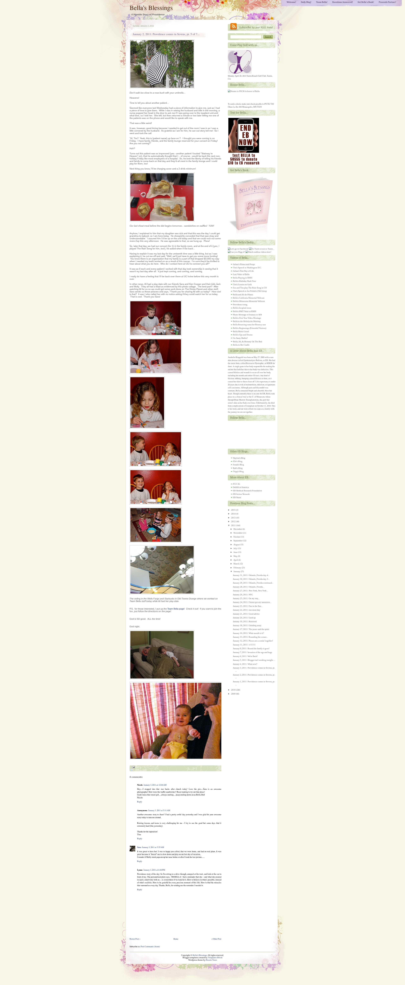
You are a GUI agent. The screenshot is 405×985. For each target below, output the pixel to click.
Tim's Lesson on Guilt (242, 284)
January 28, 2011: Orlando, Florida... (248, 587)
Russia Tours (211, 960)
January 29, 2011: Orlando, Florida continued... (253, 583)
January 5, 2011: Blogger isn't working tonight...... (254, 660)
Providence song (240, 304)
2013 (233, 517)
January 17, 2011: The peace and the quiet (251, 629)
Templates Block (215, 958)
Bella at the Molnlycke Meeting (247, 321)
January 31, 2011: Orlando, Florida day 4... (251, 575)
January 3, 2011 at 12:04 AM (155, 784)
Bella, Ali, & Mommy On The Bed (247, 341)
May (236, 556)
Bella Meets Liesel (241, 331)
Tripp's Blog (238, 471)
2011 (233, 525)
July (236, 548)
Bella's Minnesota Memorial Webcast (249, 301)
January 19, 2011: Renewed (245, 621)
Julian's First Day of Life (243, 271)
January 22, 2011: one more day (246, 610)
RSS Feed (251, 27)
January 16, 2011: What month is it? (248, 633)
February (238, 567)
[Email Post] (132, 767)
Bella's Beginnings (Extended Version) (249, 328)
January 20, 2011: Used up (244, 617)
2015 (233, 510)
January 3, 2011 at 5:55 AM (153, 847)
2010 (233, 690)
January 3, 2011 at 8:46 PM (154, 869)
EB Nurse (237, 497)
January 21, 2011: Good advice (246, 614)
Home (175, 938)
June (236, 552)
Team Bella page (175, 608)
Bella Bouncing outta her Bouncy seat (249, 324)
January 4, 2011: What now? (245, 664)
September (238, 540)
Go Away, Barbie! (240, 338)
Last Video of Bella (241, 274)
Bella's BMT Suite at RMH (244, 311)
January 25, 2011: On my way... (246, 598)
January (237, 571)
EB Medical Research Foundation (247, 490)
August (237, 544)
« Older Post (216, 938)
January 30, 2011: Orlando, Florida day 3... (251, 579)
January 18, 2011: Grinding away (247, 625)
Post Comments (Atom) (150, 946)
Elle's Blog (237, 461)
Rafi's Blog (238, 468)
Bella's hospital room (242, 308)
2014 (233, 514)
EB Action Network (241, 494)
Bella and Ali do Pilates (243, 294)
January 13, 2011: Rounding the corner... (250, 637)
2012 (233, 521)
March (237, 564)
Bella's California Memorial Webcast (248, 298)
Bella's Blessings (151, 7)
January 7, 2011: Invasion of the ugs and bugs (252, 652)
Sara (139, 847)
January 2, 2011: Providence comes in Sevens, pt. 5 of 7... (166, 34)
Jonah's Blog (238, 464)
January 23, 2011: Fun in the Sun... (248, 606)
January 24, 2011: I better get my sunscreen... (252, 602)
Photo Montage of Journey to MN (247, 314)
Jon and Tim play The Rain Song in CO (250, 288)
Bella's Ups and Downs (242, 335)
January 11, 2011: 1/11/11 (244, 645)
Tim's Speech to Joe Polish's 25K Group (250, 291)
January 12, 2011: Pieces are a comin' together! (253, 641)
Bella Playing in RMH (242, 278)
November (238, 533)
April (236, 560)
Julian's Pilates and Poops (244, 264)
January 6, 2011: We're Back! (245, 656)
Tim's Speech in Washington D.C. (247, 267)
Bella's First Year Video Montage (247, 318)
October (237, 537)
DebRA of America (241, 487)
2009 (233, 694)
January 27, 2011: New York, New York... (250, 590)
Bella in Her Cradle (241, 345)
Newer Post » (135, 938)
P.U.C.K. (236, 484)
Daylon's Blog (239, 458)
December (238, 529)
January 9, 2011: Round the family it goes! (251, 648)
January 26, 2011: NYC (243, 594)
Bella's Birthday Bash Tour (244, 281)
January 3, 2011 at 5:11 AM (159, 810)
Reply (139, 801)
